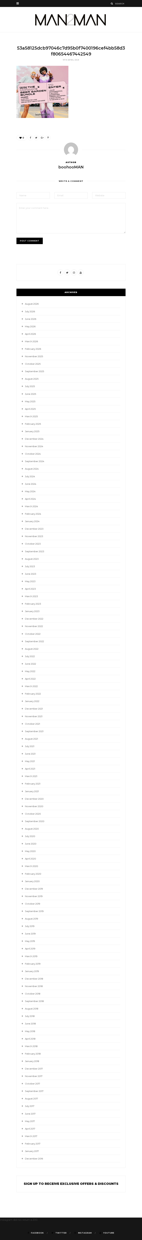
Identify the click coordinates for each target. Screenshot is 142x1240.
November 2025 (34, 356)
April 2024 (30, 498)
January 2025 (32, 431)
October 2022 (33, 633)
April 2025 (30, 408)
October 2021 (32, 723)
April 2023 (30, 588)
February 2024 (33, 513)
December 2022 (34, 618)
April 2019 (30, 948)
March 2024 (31, 506)
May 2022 (30, 671)
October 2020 (33, 813)
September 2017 (34, 1091)
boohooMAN (71, 167)
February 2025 (33, 423)
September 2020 (34, 821)
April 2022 (30, 678)
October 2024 (33, 453)
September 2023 (34, 551)
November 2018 (34, 986)
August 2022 (31, 648)
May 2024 (30, 491)
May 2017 (30, 1121)
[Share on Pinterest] (48, 137)
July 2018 (30, 1016)
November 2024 (34, 446)
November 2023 (34, 536)
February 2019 (33, 963)
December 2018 (34, 978)
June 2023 (30, 573)
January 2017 (32, 1151)
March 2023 (31, 596)
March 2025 (31, 416)
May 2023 (30, 581)
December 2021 (34, 708)
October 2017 (32, 1083)
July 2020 (30, 836)
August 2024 (32, 468)
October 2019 (32, 903)
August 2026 (32, 303)
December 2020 (34, 798)
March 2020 (31, 866)
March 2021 (31, 776)
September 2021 (34, 731)
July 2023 (30, 566)
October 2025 (33, 363)
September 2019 (34, 911)
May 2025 (30, 401)
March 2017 (31, 1136)
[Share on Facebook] (30, 137)
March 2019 (31, 956)
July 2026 (30, 311)
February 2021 (32, 783)
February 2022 (33, 693)
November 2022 (34, 626)
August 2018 (31, 1008)
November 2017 (33, 1076)
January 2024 (32, 521)
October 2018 (32, 993)
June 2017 (30, 1113)
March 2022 (31, 686)
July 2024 (30, 476)
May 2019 (30, 941)
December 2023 (34, 528)
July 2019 (29, 926)
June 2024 (30, 483)
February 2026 (33, 348)
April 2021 (30, 768)
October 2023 (33, 543)
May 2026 (30, 326)
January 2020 (32, 881)
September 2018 (34, 1001)
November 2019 (34, 896)
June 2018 (30, 1023)
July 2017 (29, 1106)
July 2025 (30, 386)
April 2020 (30, 858)
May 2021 (30, 761)
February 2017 (32, 1143)
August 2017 (31, 1098)
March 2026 (31, 341)
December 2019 (34, 888)
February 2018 (33, 1053)
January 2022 (32, 701)
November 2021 (33, 716)
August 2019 (31, 918)
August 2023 (32, 558)
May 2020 (30, 851)
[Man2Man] (71, 19)
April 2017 (30, 1128)
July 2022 (30, 656)
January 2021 (32, 791)
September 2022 (34, 641)
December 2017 (34, 1068)
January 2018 (32, 1061)
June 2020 (30, 843)
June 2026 (30, 319)
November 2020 (34, 806)
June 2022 (30, 663)
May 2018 (30, 1031)
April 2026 (30, 333)
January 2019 (32, 971)
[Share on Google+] (42, 137)
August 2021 (31, 738)
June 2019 (30, 933)
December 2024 (34, 438)
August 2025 (31, 378)
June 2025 (30, 394)
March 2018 (31, 1046)
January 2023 (32, 611)
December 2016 (34, 1158)
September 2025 (34, 371)
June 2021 (30, 753)
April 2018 (30, 1038)
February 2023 (33, 603)
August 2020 (32, 828)
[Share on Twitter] (36, 137)
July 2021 (29, 746)
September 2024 (34, 461)
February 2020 (33, 873)
